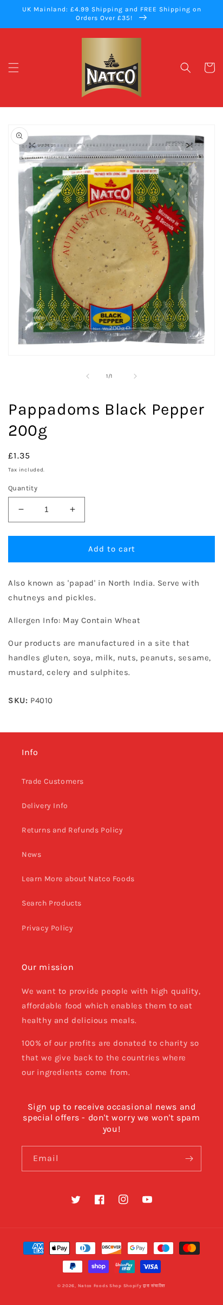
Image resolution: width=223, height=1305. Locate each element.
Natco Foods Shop (100, 1285)
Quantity (22, 488)
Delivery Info (45, 805)
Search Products (52, 903)
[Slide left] (88, 376)
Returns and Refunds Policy (72, 830)
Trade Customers (53, 781)
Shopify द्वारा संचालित (144, 1285)
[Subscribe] (189, 1158)
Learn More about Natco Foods (78, 878)
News (31, 854)
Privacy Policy (47, 928)
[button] (13, 68)
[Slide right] (135, 376)
